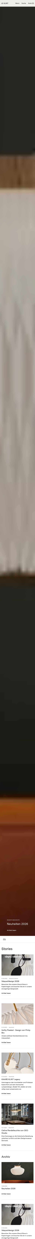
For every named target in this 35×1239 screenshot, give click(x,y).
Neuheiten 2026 (8, 1188)
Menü (17, 3)
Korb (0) (31, 3)
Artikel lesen (11, 930)
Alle (4, 939)
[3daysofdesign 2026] (17, 965)
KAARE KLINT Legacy (10, 1079)
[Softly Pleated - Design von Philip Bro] (17, 1013)
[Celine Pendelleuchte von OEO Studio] (17, 1114)
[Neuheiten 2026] (17, 1172)
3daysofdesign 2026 (10, 981)
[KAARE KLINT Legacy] (17, 1063)
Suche (24, 3)
